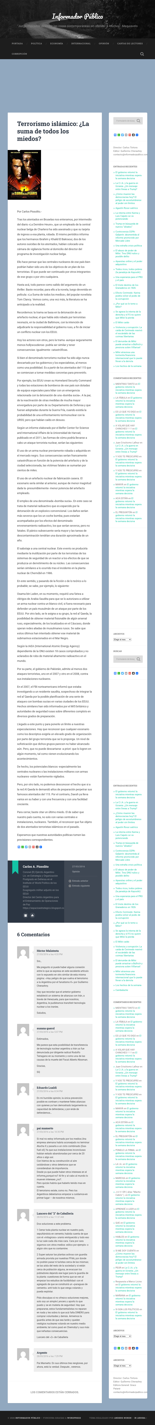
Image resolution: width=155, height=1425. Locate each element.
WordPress (74, 1418)
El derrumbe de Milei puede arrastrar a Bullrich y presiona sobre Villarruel (128, 344)
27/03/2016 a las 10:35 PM (50, 1132)
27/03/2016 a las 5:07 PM (50, 1032)
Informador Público (77, 16)
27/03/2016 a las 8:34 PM (50, 1091)
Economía (56, 43)
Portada (17, 43)
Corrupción (19, 53)
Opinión (104, 43)
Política (36, 43)
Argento (42, 1352)
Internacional (81, 43)
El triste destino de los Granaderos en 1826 (126, 286)
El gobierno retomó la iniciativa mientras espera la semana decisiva (128, 175)
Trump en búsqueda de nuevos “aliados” (126, 225)
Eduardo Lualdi (47, 1087)
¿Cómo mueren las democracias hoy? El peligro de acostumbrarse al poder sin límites (128, 199)
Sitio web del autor (32, 915)
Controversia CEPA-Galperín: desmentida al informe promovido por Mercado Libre (127, 236)
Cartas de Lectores (130, 43)
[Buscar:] (128, 120)
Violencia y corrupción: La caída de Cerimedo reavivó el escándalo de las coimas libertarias (128, 332)
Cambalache (121, 990)
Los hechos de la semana (128, 366)
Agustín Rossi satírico (126, 208)
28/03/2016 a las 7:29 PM (50, 1356)
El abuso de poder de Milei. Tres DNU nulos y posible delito (127, 253)
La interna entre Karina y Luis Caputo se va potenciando (127, 216)
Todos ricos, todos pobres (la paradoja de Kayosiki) (128, 271)
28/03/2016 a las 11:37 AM (50, 1217)
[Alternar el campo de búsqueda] (142, 54)
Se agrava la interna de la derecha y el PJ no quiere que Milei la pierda (128, 314)
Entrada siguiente (81, 885)
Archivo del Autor (25, 915)
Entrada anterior (80, 881)
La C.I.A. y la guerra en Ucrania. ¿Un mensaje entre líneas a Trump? (126, 186)
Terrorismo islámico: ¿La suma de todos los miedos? (53, 131)
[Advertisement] (77, 82)
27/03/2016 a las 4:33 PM (50, 954)
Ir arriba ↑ (140, 1418)
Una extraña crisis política (128, 245)
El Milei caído (122, 322)
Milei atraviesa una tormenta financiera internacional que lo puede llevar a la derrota (128, 357)
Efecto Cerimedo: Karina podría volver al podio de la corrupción (127, 295)
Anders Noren (123, 1418)
